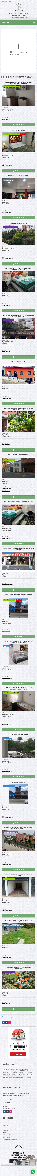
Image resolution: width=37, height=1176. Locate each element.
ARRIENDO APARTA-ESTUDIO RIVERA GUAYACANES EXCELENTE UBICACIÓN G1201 (18, 83)
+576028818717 (23, 13)
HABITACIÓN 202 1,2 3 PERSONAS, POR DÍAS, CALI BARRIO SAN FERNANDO (18, 269)
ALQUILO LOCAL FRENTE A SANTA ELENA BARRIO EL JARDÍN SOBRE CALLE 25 (18, 595)
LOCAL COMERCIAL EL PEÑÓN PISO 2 (18, 734)
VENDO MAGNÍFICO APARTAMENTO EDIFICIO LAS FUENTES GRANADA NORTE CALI (18, 222)
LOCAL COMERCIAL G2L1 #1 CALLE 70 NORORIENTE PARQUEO (18, 874)
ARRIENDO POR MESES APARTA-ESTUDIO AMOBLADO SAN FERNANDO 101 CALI (18, 129)
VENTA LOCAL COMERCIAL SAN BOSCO (18, 175)
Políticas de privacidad (10, 1140)
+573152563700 (20, 15)
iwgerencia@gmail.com (9, 1108)
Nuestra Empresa (9, 1135)
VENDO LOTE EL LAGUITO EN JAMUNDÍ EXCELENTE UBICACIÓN (18, 968)
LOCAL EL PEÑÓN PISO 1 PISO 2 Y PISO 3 (18, 455)
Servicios (6, 1130)
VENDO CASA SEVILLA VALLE (18, 361)
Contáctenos (7, 1137)
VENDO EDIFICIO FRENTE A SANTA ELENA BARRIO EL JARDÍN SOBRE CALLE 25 (18, 781)
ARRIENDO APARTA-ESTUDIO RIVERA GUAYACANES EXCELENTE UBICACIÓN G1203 (18, 688)
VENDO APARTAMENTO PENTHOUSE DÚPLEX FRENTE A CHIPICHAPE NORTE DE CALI (18, 828)
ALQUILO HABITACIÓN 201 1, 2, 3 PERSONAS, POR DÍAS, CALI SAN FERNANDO (18, 502)
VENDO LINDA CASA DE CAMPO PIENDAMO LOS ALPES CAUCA (18, 921)
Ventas (6, 1125)
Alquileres (7, 1128)
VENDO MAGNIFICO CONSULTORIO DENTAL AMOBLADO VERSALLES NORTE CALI (18, 316)
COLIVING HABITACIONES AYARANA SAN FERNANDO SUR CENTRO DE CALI (18, 409)
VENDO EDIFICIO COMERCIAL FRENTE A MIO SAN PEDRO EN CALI (18, 549)
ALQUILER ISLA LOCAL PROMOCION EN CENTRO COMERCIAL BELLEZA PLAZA (18, 642)
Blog (5, 1132)
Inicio (5, 1123)
